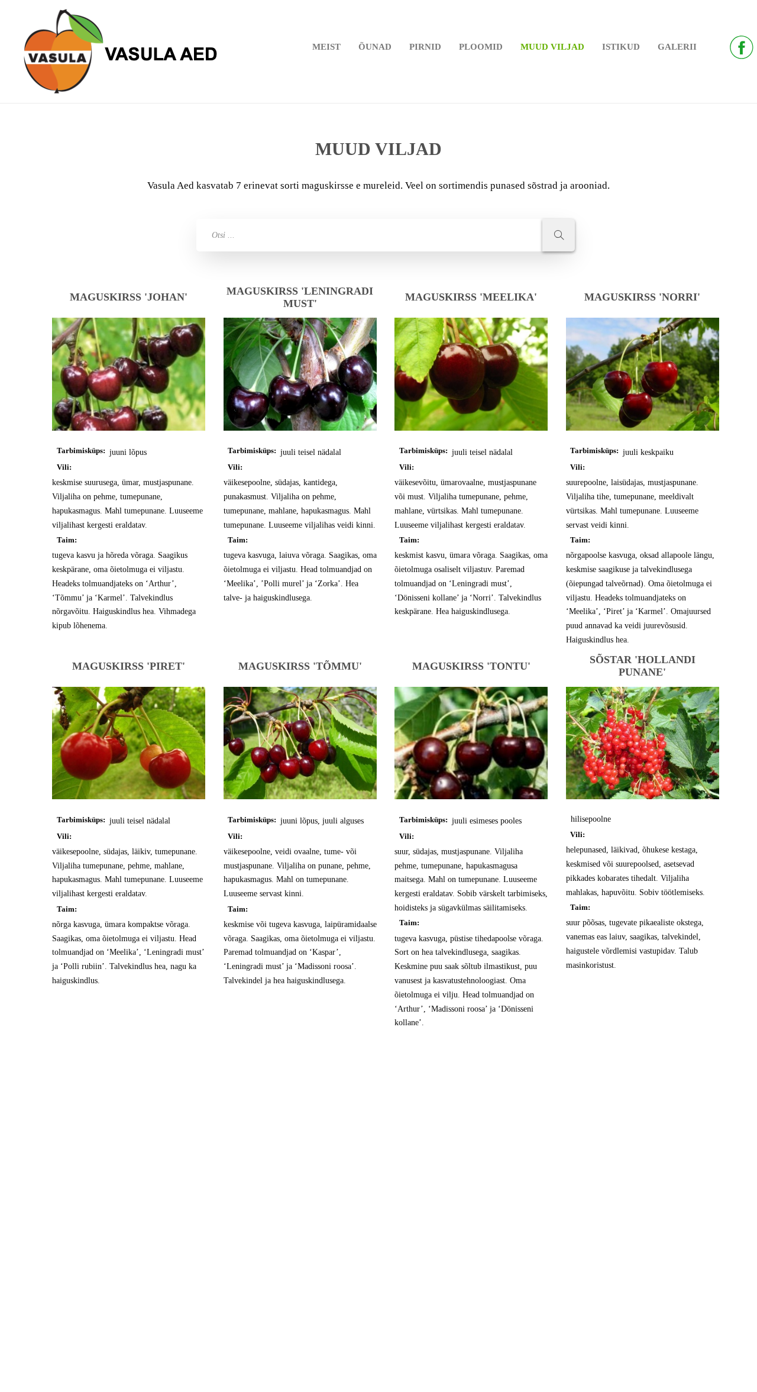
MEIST (326, 46)
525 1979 (77, 1221)
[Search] (558, 235)
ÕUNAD (375, 46)
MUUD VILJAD (552, 46)
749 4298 (77, 1207)
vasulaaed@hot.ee (91, 1244)
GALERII (677, 46)
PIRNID (425, 46)
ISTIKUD (621, 46)
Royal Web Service (412, 1371)
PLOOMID (481, 46)
